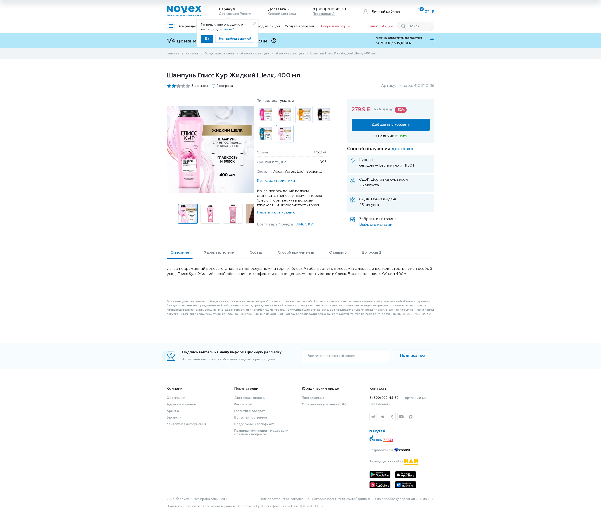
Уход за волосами (300, 26)
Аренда (173, 411)
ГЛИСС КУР (304, 224)
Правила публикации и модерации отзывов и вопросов (261, 432)
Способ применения (296, 253)
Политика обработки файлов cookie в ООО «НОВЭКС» (281, 506)
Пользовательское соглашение (284, 499)
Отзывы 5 (338, 253)
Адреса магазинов (181, 404)
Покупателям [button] (246, 388)
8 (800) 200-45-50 (329, 9)
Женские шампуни (254, 53)
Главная (173, 53)
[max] (410, 416)
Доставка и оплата (249, 398)
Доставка (277, 9)
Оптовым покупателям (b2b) (324, 404)
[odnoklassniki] (391, 416)
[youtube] (401, 416)
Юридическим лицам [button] (320, 388)
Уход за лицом (267, 26)
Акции (387, 26)
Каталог (192, 53)
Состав (256, 253)
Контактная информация (186, 424)
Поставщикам (313, 398)
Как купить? (243, 404)
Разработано (382, 450)
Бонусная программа (250, 417)
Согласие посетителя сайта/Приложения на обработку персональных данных (373, 499)
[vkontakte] (382, 416)
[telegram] (373, 416)
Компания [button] (176, 388)
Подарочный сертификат (254, 424)
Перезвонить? (324, 13)
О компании (176, 398)
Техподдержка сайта (387, 461)
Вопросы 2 (371, 253)
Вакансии (174, 417)
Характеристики (219, 253)
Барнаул (227, 9)
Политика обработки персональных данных (201, 506)
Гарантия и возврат (249, 411)
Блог (374, 26)
